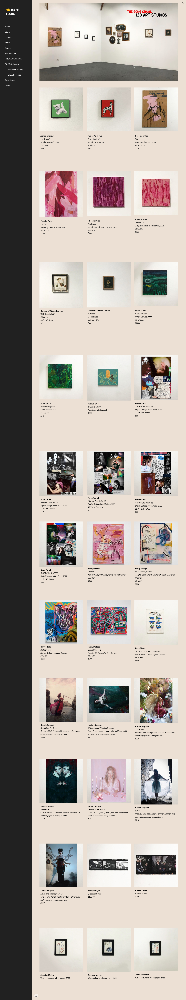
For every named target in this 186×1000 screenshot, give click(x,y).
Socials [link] (8, 48)
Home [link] (7, 26)
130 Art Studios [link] (14, 75)
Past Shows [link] (10, 80)
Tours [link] (7, 85)
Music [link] (7, 42)
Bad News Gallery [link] (15, 69)
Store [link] (7, 32)
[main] (61, 145)
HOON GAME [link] (10, 53)
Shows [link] (8, 37)
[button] (183, 4)
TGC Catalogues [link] (12, 64)
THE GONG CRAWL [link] (13, 58)
